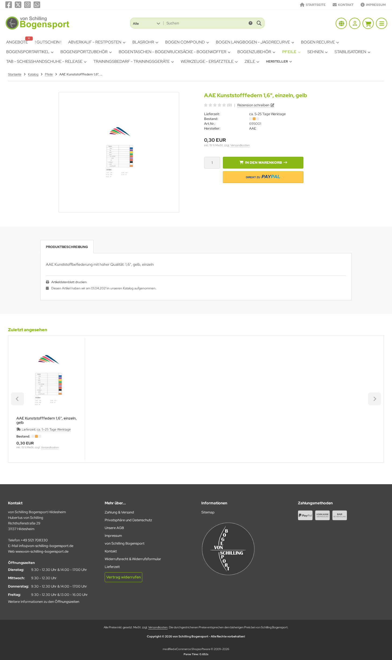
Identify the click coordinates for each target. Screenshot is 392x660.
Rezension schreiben (253, 105)
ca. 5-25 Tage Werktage (267, 114)
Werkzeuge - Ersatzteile (207, 61)
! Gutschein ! (48, 42)
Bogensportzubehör (84, 51)
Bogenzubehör (254, 51)
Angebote (17, 42)
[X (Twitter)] (18, 5)
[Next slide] (374, 398)
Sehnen (315, 51)
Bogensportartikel (27, 51)
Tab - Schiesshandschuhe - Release (44, 61)
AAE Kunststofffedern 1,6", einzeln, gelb (46, 420)
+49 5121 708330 (34, 540)
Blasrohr (143, 42)
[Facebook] (8, 5)
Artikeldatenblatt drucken (69, 282)
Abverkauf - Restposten (94, 42)
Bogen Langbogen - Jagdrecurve (253, 42)
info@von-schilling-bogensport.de (46, 546)
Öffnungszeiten (67, 601)
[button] (146, 23)
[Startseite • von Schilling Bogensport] (37, 29)
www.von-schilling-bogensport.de (42, 551)
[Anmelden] (354, 23)
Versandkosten (240, 145)
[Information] (250, 23)
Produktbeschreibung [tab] (67, 247)
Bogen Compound (185, 42)
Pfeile (289, 51)
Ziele (250, 61)
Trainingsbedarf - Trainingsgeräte (131, 61)
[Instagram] (27, 5)
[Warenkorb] (368, 23)
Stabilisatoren (350, 51)
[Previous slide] (17, 398)
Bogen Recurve (318, 42)
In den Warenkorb (263, 163)
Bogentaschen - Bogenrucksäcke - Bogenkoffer (172, 51)
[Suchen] (259, 23)
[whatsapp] (37, 5)
